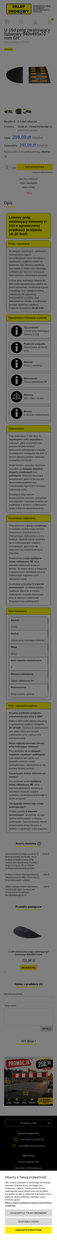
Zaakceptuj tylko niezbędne (28, 1213)
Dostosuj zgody (28, 1221)
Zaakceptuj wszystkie (28, 1230)
